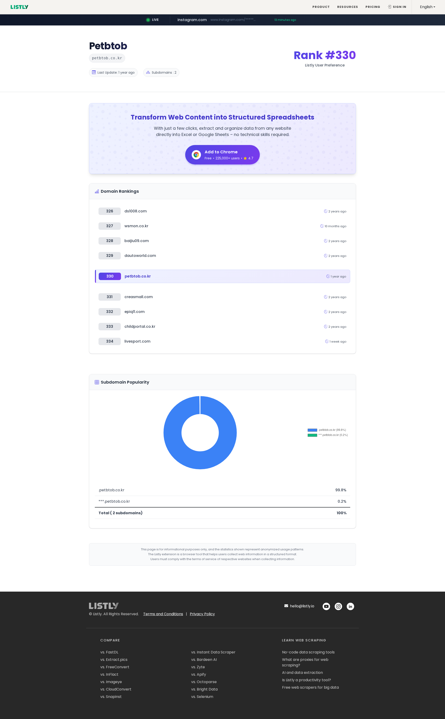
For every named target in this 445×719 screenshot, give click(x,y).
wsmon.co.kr (136, 226)
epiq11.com (134, 311)
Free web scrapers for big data (310, 687)
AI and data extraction (302, 672)
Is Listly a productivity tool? (306, 680)
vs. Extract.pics (113, 659)
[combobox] (427, 7)
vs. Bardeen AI (204, 659)
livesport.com (137, 341)
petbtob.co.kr (138, 276)
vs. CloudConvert (115, 689)
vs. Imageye (111, 681)
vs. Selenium (202, 696)
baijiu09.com (136, 240)
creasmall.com (138, 297)
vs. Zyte (198, 667)
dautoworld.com (140, 255)
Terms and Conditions (163, 614)
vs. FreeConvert (114, 667)
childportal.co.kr (139, 326)
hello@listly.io (301, 606)
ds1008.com (135, 211)
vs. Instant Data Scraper (213, 652)
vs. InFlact (109, 674)
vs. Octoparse (204, 681)
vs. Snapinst (111, 696)
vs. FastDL (109, 652)
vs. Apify (198, 674)
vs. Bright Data (204, 689)
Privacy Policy (202, 614)
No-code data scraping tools (308, 652)
